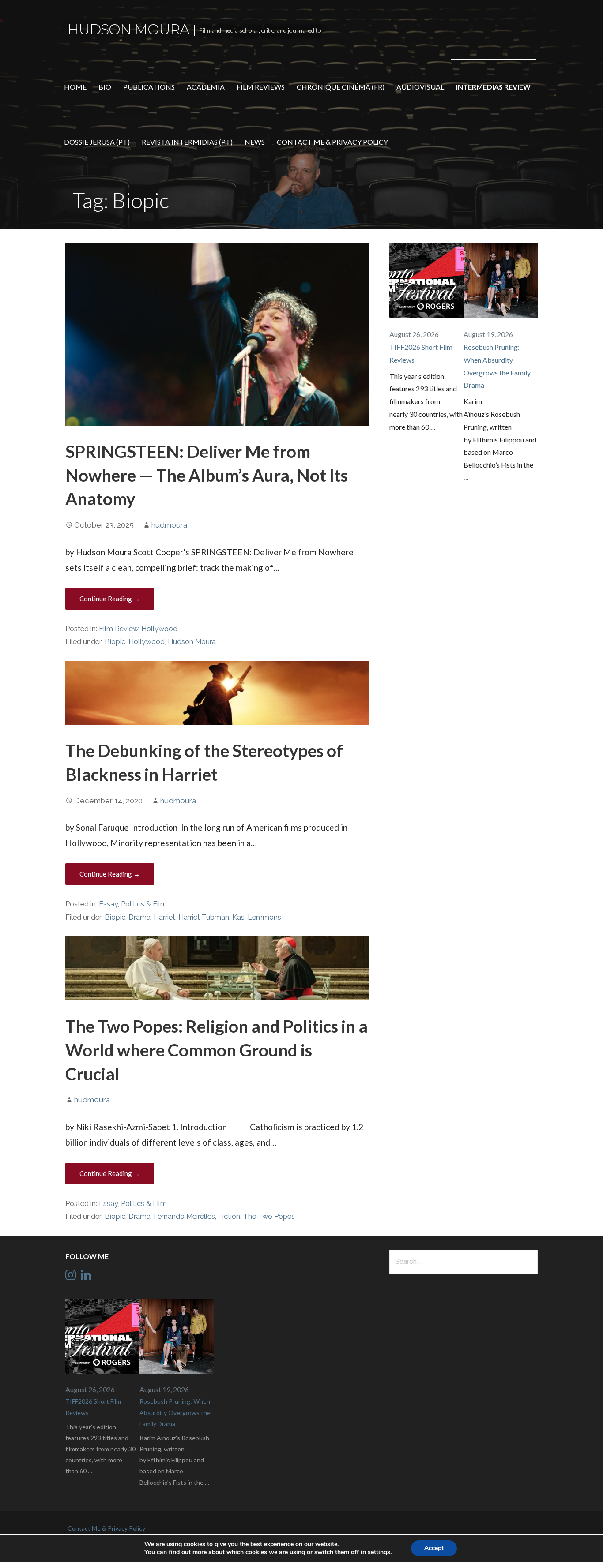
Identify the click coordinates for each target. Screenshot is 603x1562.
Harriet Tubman (203, 917)
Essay (108, 904)
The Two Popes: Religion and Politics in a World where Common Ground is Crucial (216, 1050)
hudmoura (169, 525)
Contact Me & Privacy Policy (332, 142)
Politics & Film (144, 904)
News (255, 142)
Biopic (115, 641)
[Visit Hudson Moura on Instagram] (70, 1277)
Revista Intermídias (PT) (187, 142)
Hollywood (159, 629)
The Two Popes (269, 1216)
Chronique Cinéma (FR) (340, 86)
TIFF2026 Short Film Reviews (420, 353)
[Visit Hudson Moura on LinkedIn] (86, 1277)
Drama (139, 917)
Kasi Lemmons (256, 917)
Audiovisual (420, 86)
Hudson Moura (128, 29)
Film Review (118, 629)
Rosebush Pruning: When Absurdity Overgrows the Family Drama (497, 366)
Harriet (164, 917)
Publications (149, 86)
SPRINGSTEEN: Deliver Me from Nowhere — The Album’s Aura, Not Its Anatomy (206, 475)
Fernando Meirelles (184, 1216)
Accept (434, 1548)
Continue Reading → (109, 599)
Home (75, 86)
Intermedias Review (493, 86)
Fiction (229, 1216)
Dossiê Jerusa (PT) (97, 142)
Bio (104, 86)
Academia (206, 86)
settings (379, 1552)
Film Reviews (261, 86)
